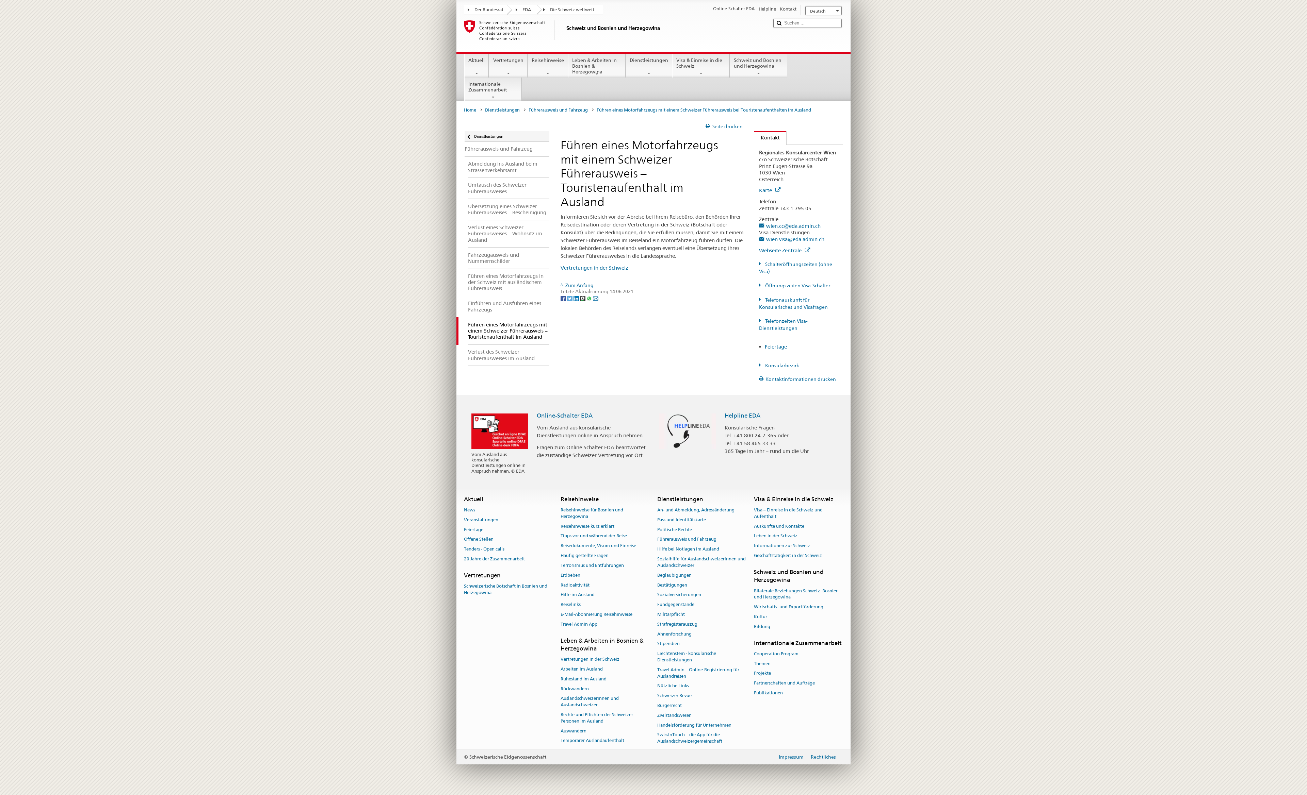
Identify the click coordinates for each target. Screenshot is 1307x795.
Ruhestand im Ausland (584, 678)
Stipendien (668, 643)
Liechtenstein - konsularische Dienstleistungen (686, 656)
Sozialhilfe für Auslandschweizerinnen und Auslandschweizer (701, 562)
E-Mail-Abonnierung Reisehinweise (596, 614)
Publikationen (768, 692)
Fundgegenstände (675, 604)
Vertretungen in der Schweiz (594, 268)
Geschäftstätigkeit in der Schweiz (788, 555)
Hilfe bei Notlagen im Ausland (688, 549)
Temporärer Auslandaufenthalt (592, 740)
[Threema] (583, 298)
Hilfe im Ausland (578, 594)
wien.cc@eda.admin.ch (793, 226)
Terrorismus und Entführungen (592, 565)
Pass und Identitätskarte (681, 519)
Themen (762, 663)
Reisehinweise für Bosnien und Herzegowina (592, 513)
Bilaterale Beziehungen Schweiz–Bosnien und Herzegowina (796, 594)
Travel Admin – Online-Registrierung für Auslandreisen (698, 673)
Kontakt (767, 137)
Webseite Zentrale (781, 250)
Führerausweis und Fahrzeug (558, 110)
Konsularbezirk (781, 365)
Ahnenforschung (674, 634)
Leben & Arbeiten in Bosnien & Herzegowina (594, 65)
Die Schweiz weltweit (572, 9)
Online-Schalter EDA (565, 415)
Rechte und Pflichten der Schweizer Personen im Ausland (597, 718)
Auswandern (573, 730)
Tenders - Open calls (484, 549)
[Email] (595, 298)
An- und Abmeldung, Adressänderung (696, 509)
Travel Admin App (579, 624)
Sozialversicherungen (679, 594)
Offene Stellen (479, 539)
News (469, 509)
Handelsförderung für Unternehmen (694, 725)
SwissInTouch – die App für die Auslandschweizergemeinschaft (689, 738)
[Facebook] (564, 298)
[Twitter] (570, 298)
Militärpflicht (671, 614)
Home (470, 110)
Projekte (762, 673)
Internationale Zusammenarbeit (487, 86)
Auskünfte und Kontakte (779, 526)
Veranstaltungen (481, 519)
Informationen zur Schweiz (782, 545)
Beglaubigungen (674, 575)
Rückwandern (575, 688)
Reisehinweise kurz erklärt (587, 526)
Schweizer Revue (674, 695)
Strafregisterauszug (677, 624)
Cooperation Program (776, 653)
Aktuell (476, 60)
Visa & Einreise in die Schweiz (699, 63)
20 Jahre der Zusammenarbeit (494, 558)
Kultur (760, 616)
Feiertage (776, 346)
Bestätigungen (672, 585)
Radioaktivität (575, 585)
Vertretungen (508, 60)
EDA (526, 9)
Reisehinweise (548, 60)
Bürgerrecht (669, 705)
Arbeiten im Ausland (582, 669)
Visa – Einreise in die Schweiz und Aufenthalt (788, 513)
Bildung (762, 626)
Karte (766, 190)
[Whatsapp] (589, 298)
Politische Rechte (674, 529)
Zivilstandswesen (674, 715)
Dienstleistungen (649, 60)
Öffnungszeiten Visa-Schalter (797, 285)
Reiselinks (571, 604)
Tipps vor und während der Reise (594, 536)
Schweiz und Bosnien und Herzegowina (757, 63)
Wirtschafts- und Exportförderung (788, 606)
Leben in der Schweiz (775, 536)
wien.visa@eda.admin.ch (795, 239)
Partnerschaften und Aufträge (784, 683)
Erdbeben (570, 575)
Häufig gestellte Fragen (585, 555)
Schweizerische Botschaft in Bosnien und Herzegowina (505, 589)
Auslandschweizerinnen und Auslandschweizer (590, 702)
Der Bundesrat (488, 9)
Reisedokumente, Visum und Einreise (598, 545)
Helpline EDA (742, 415)
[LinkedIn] (577, 298)
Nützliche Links (673, 686)
